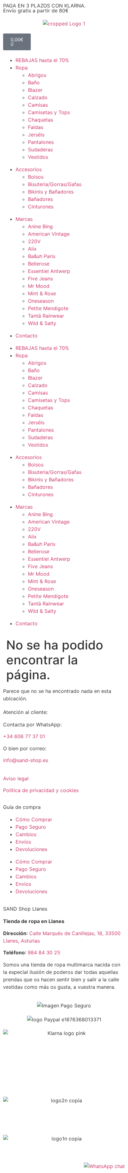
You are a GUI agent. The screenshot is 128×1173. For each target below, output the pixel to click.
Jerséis (36, 135)
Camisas (38, 105)
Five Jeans (40, 278)
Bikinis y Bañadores (51, 192)
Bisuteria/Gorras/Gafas (54, 184)
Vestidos (38, 157)
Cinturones (40, 206)
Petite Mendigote (48, 308)
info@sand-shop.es (25, 760)
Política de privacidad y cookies (41, 790)
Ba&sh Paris (41, 256)
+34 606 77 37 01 (24, 736)
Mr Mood (38, 286)
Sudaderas (40, 149)
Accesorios (29, 169)
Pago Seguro (31, 827)
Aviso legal (16, 778)
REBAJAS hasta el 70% (42, 60)
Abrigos (37, 75)
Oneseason (41, 301)
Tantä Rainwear (46, 316)
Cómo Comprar (34, 819)
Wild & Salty (42, 323)
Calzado (38, 97)
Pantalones (41, 142)
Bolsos (35, 177)
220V (34, 241)
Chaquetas (40, 120)
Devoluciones (31, 849)
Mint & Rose (42, 293)
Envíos (23, 842)
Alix (32, 249)
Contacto (27, 335)
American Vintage (49, 234)
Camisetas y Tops (49, 112)
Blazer (35, 90)
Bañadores (40, 199)
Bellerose (38, 264)
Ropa (22, 68)
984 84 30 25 (44, 952)
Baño (34, 82)
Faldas (35, 127)
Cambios (26, 834)
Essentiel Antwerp (49, 271)
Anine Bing (40, 226)
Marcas (24, 219)
